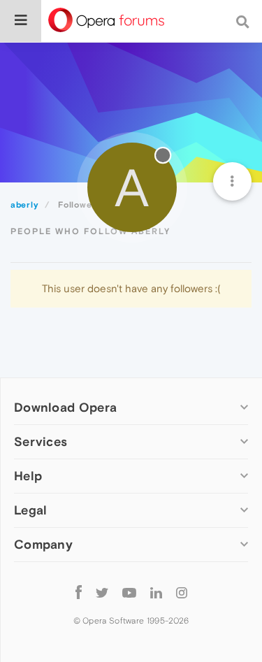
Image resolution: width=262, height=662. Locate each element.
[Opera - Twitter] (102, 592)
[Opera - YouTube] (129, 592)
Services (40, 441)
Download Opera (65, 407)
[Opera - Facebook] (78, 591)
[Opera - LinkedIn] (156, 592)
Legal (31, 510)
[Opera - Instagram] (181, 592)
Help (28, 475)
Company (43, 544)
